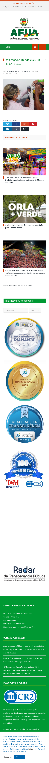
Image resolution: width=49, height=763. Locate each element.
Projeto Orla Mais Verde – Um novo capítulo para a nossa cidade (25, 6)
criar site (20, 709)
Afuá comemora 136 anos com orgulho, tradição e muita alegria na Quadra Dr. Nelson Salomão (24, 180)
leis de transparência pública (28, 719)
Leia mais (32, 749)
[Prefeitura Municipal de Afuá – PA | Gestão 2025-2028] (24, 28)
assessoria (32, 713)
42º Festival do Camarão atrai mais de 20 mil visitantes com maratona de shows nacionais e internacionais (25, 273)
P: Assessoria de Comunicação (19, 71)
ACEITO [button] (19, 756)
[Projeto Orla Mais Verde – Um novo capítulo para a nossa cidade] (24, 209)
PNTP (15, 729)
